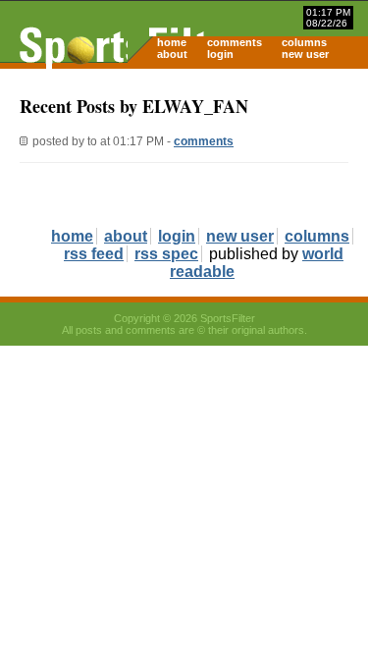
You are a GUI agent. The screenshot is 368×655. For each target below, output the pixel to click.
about (172, 54)
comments (234, 42)
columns (304, 42)
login (220, 54)
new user (305, 54)
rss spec (166, 254)
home (171, 42)
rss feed (94, 254)
